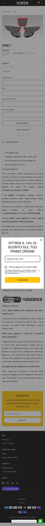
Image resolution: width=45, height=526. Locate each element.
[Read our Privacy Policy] (39, 270)
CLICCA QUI (22, 280)
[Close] (41, 240)
